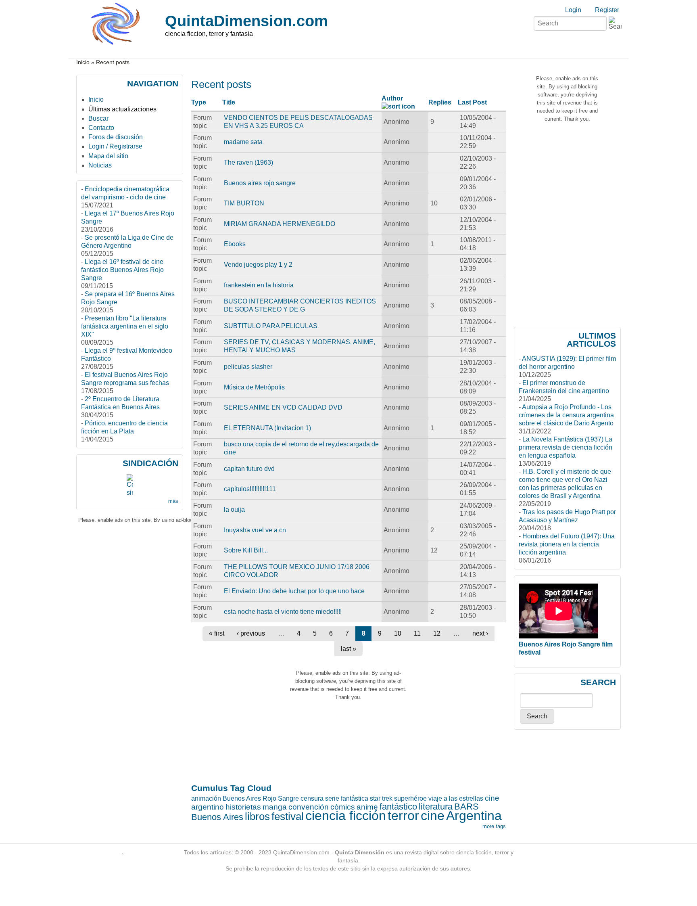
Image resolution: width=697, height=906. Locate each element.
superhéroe (410, 798)
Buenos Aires (217, 817)
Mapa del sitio (108, 156)
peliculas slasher (248, 366)
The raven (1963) (248, 162)
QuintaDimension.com (246, 20)
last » (348, 648)
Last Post (472, 102)
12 (436, 633)
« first (216, 633)
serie (332, 798)
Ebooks (235, 244)
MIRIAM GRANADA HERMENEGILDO (279, 223)
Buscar (98, 118)
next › (480, 633)
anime (367, 807)
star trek (381, 798)
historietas (243, 807)
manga (275, 807)
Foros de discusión (115, 137)
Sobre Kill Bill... (246, 550)
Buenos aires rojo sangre (260, 183)
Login (573, 9)
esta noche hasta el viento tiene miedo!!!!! (283, 611)
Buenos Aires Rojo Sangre (261, 798)
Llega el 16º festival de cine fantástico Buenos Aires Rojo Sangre (122, 269)
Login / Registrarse (115, 146)
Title (228, 102)
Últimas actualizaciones (122, 109)
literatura (436, 806)
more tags (494, 826)
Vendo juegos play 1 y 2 (258, 264)
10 (397, 633)
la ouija (234, 509)
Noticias (100, 165)
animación (206, 798)
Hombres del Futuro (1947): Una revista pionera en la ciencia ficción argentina (567, 544)
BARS (466, 806)
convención (308, 807)
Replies (439, 102)
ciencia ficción (345, 815)
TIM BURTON (244, 203)
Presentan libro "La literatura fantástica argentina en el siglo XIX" (124, 326)
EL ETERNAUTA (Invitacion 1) (267, 428)
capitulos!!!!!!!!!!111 (250, 488)
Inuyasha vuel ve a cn (255, 530)
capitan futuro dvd (249, 468)
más (173, 501)
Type (198, 102)
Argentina (474, 815)
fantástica (354, 798)
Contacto (101, 127)
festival (287, 816)
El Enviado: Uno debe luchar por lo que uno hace (294, 591)
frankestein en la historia (259, 285)
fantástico (398, 806)
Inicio (83, 62)
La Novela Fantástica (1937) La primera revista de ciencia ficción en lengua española (565, 447)
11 (417, 633)
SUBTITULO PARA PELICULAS (270, 325)
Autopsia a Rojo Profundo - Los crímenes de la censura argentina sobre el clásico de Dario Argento (566, 415)
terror (403, 815)
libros (257, 816)
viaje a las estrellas (455, 798)
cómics (342, 807)
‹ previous (251, 633)
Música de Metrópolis (254, 387)
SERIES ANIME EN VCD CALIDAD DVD (283, 407)
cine (432, 815)
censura (312, 798)
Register (607, 9)
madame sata (243, 141)
